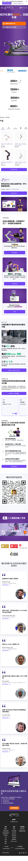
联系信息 (14, 835)
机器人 (5, 829)
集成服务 (14, 839)
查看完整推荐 (5, 585)
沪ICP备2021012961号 (6, 847)
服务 (6, 841)
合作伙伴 (14, 833)
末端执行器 (5, 831)
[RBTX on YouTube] (21, 853)
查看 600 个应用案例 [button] (14, 393)
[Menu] (2, 7)
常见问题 (14, 831)
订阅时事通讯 (14, 808)
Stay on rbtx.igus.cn (17, 3)
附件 (6, 843)
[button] (3, 128)
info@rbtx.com (14, 821)
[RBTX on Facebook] (25, 853)
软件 (6, 839)
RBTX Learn (14, 841)
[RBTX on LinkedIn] (19, 853)
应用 (14, 829)
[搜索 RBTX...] (24, 8)
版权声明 (22, 829)
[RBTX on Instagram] (23, 853)
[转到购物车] (26, 8)
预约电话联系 (14, 466)
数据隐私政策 (22, 831)
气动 (6, 837)
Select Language (7, 3)
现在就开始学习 (14, 193)
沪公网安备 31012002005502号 (19, 847)
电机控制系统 (6, 833)
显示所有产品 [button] (14, 169)
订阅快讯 (14, 837)
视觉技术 (6, 835)
